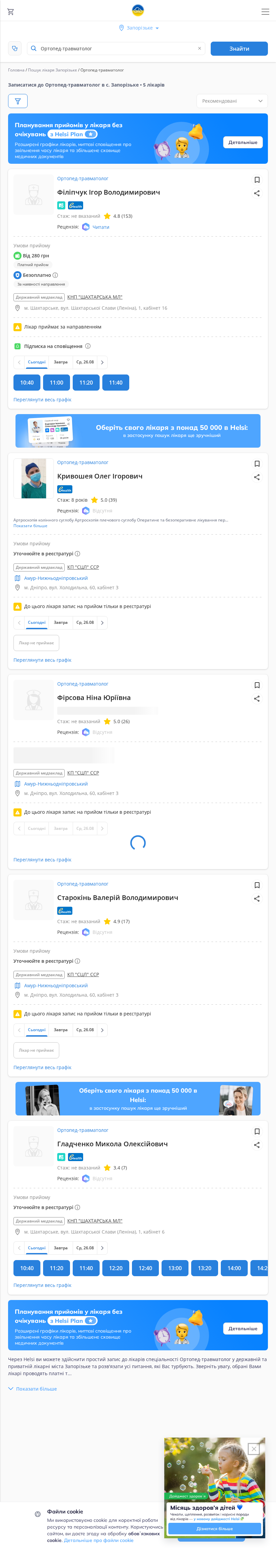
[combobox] (116, 48)
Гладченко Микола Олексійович (112, 1151)
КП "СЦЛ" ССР (83, 567)
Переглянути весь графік (42, 399)
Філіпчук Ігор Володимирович (108, 192)
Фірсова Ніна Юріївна (94, 697)
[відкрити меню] (265, 12)
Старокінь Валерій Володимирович (117, 905)
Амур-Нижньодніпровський (56, 578)
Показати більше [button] (30, 526)
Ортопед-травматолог (82, 178)
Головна (16, 70)
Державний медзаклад (39, 297)
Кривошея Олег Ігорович (100, 476)
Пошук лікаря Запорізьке (52, 70)
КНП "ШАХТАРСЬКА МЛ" (95, 297)
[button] (257, 193)
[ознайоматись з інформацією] (88, 346)
